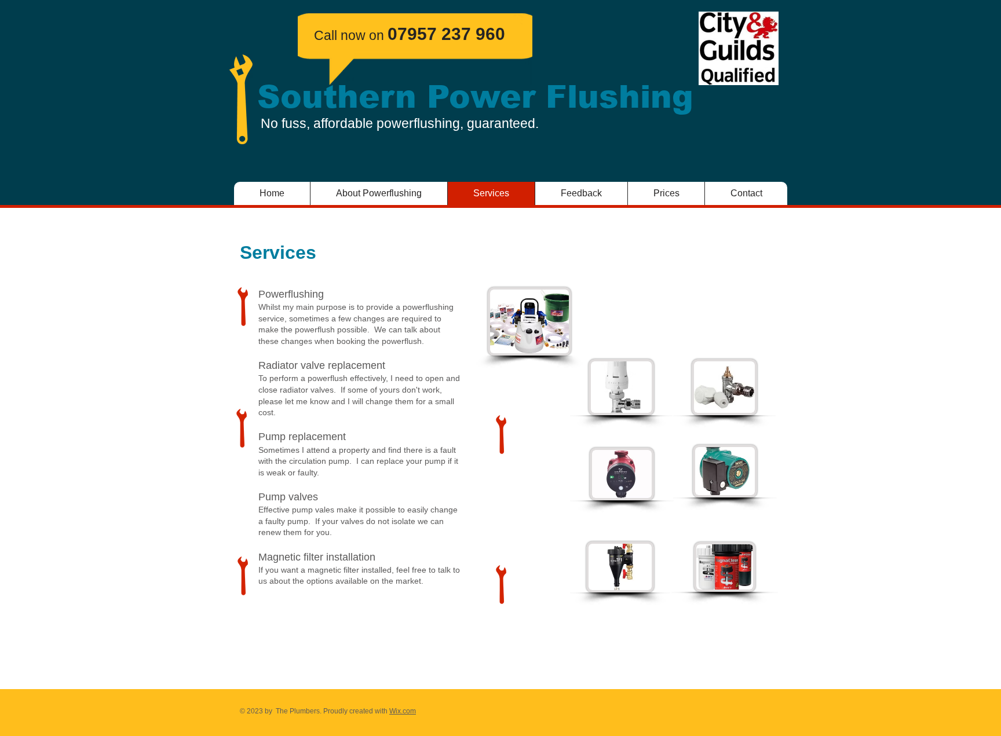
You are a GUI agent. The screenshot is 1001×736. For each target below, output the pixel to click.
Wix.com (402, 711)
